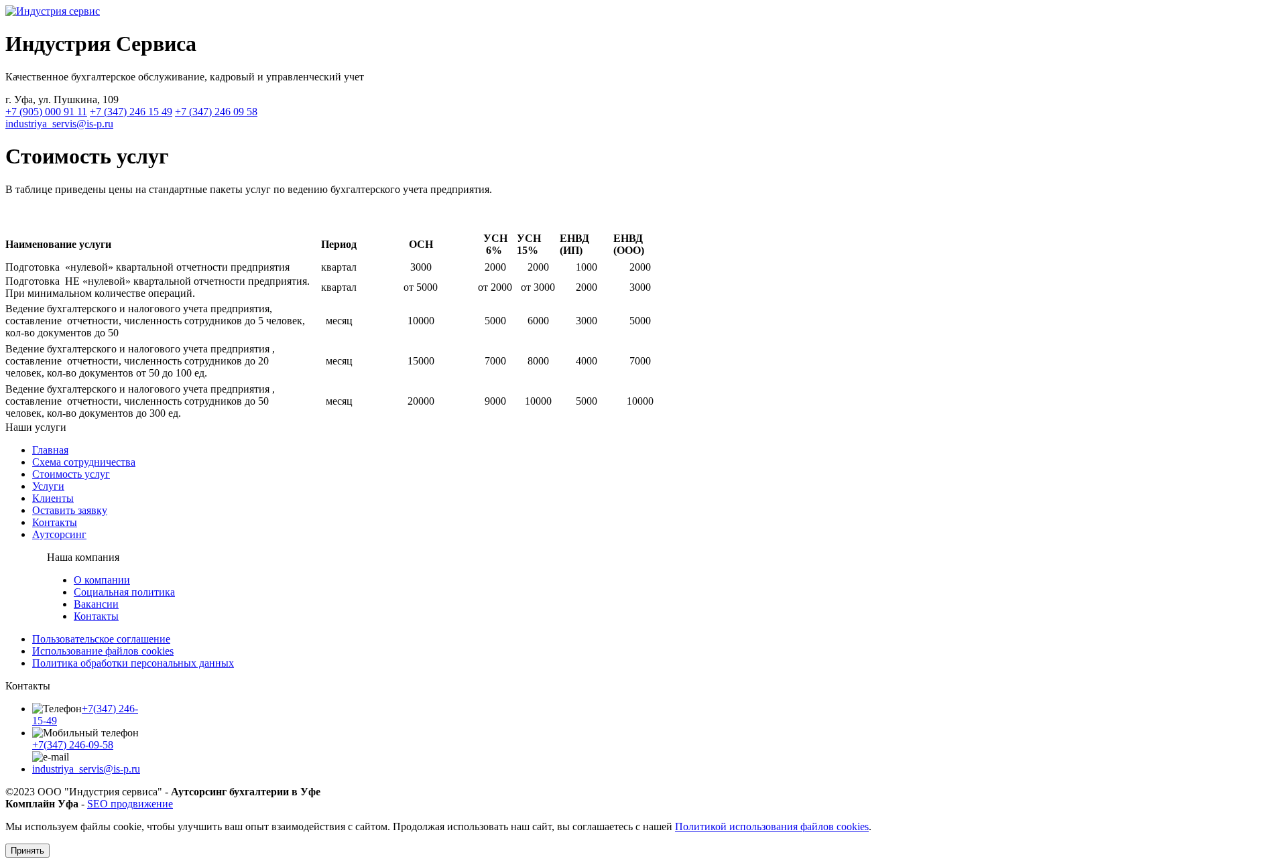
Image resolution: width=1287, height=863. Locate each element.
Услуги (48, 486)
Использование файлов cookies (103, 651)
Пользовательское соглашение (101, 639)
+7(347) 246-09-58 (72, 744)
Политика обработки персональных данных (133, 663)
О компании (102, 580)
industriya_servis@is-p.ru (59, 123)
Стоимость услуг (71, 474)
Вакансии (96, 604)
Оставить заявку (69, 510)
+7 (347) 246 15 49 (131, 111)
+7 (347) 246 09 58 (216, 111)
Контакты (54, 522)
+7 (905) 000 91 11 (46, 111)
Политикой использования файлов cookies (772, 826)
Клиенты (53, 498)
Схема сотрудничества (83, 462)
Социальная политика (124, 592)
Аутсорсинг (59, 534)
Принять (27, 851)
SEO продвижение (130, 803)
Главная (50, 450)
